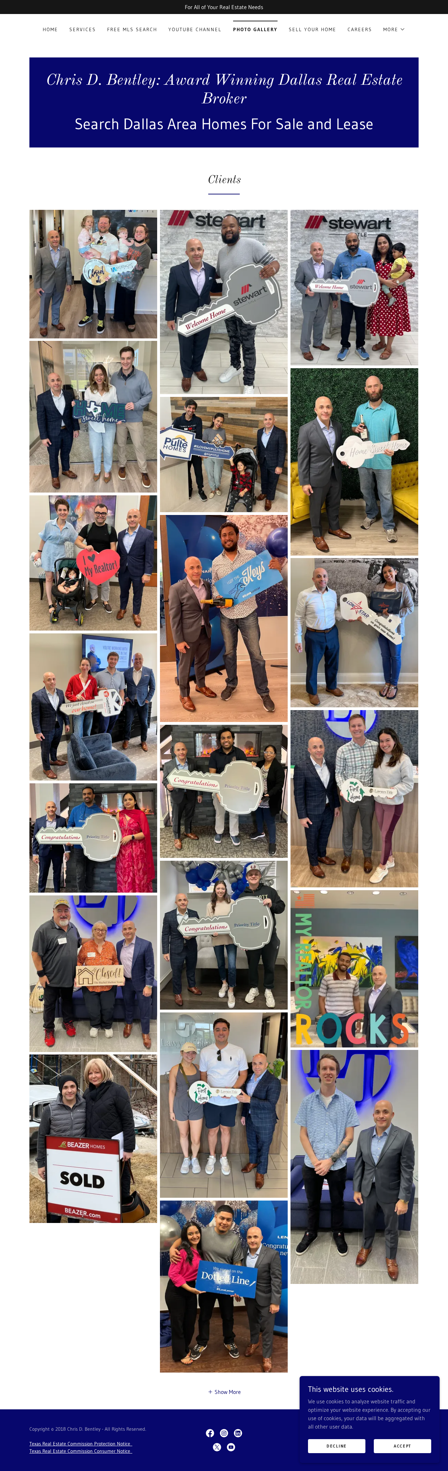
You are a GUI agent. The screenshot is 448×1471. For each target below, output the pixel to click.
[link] (224, 101)
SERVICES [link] (82, 29)
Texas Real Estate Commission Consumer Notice (80, 1451)
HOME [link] (50, 29)
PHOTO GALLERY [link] (255, 29)
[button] (394, 29)
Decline (337, 1446)
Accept (402, 1446)
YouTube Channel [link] (195, 29)
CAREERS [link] (360, 29)
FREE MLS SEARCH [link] (132, 29)
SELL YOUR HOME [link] (312, 29)
